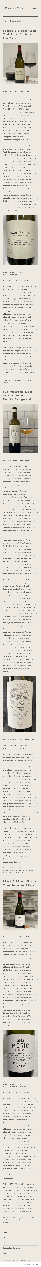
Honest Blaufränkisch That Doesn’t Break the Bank (19, 34)
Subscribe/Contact (11, 1248)
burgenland (18, 380)
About (5, 1243)
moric (26, 1219)
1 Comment (19, 872)
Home (5, 1232)
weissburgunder (8, 872)
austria (28, 378)
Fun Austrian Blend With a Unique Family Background (18, 395)
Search (6, 1253)
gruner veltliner (18, 870)
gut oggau (29, 870)
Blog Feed (7, 1237)
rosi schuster (29, 380)
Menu (35, 8)
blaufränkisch (8, 380)
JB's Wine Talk (13, 8)
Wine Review (19, 378)
